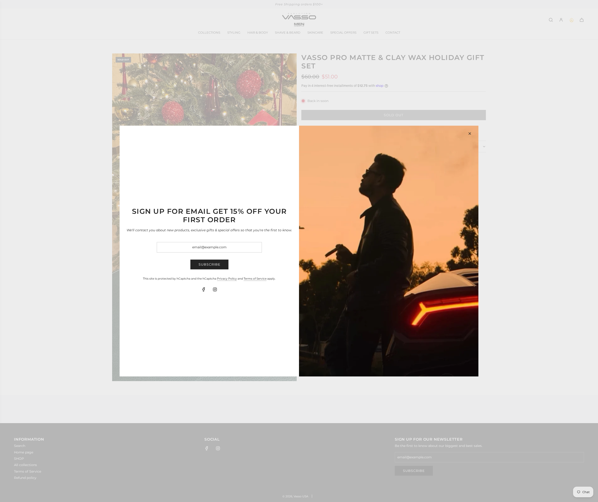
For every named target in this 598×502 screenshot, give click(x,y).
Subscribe (209, 264)
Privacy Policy (227, 278)
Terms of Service (255, 278)
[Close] (470, 133)
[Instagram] (215, 289)
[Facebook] (204, 289)
